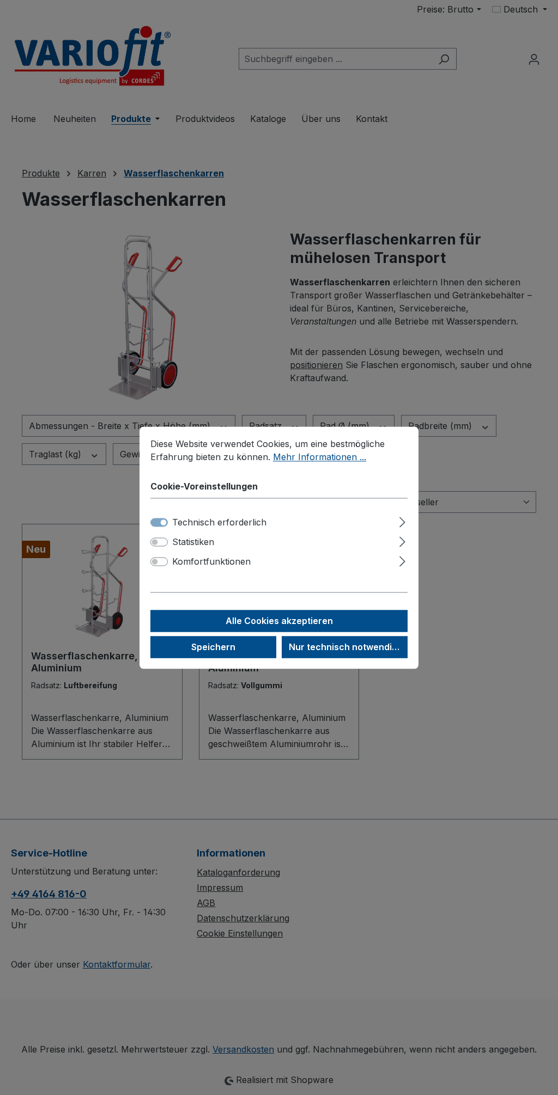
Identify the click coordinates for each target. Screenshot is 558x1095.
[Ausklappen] (402, 520)
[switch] (159, 541)
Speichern (213, 646)
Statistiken (193, 541)
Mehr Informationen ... (319, 456)
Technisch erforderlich (219, 522)
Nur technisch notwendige (346, 646)
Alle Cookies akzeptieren (279, 620)
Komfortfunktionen (211, 561)
